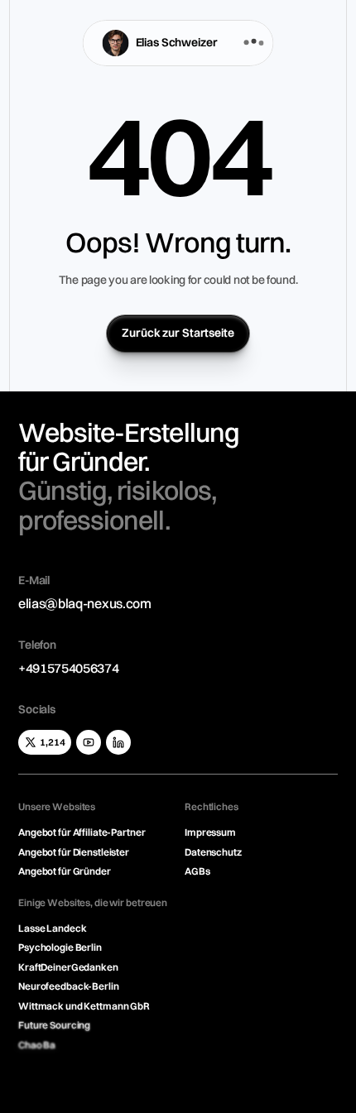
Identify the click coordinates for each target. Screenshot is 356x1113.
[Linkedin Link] (118, 742)
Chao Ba (36, 1045)
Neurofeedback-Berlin (68, 986)
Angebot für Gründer (64, 871)
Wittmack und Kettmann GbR (84, 1006)
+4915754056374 (68, 668)
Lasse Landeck (52, 928)
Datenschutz (213, 852)
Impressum (210, 832)
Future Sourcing (54, 1025)
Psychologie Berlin (60, 947)
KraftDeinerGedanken (68, 967)
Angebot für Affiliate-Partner (82, 832)
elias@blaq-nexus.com (85, 603)
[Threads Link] (88, 742)
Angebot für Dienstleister (73, 852)
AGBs (197, 871)
